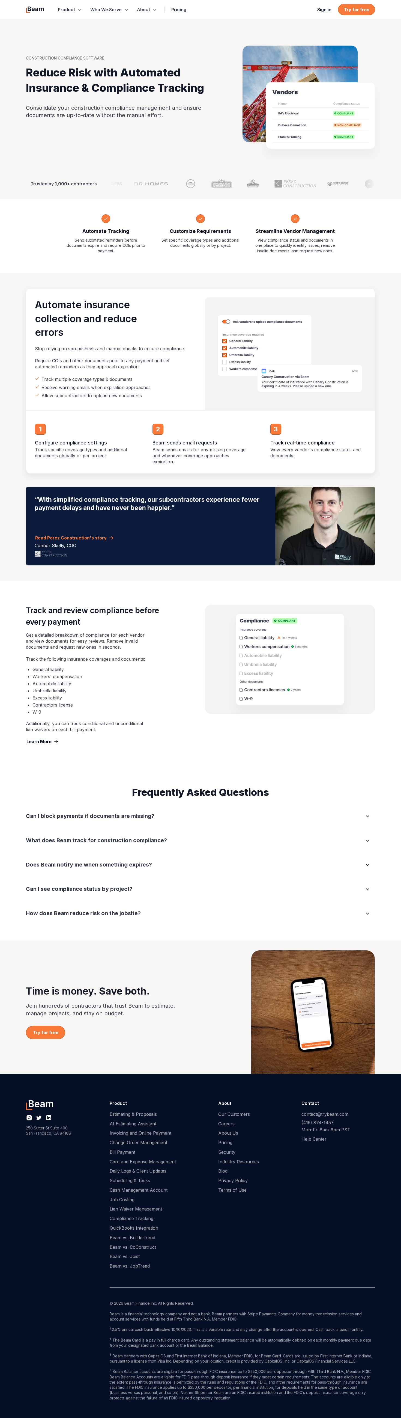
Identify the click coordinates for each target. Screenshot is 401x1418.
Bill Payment (122, 1152)
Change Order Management (138, 1142)
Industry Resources (238, 1161)
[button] (69, 9)
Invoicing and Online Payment (140, 1133)
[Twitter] (39, 1117)
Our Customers (234, 1114)
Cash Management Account (138, 1190)
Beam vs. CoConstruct (133, 1247)
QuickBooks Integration (134, 1228)
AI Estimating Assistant (133, 1123)
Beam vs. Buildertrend (132, 1237)
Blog (223, 1171)
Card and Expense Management (143, 1161)
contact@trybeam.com (324, 1114)
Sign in (324, 9)
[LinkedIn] (49, 1117)
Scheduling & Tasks (130, 1180)
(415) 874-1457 (317, 1122)
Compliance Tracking (131, 1218)
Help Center (314, 1139)
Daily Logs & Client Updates (138, 1171)
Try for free (356, 9)
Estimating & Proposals (133, 1114)
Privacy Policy (233, 1180)
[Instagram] (29, 1117)
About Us (228, 1133)
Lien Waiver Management (136, 1209)
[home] (35, 9)
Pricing (178, 9)
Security (226, 1152)
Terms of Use (232, 1190)
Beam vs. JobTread (130, 1266)
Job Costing (122, 1199)
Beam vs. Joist (125, 1256)
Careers (226, 1123)
